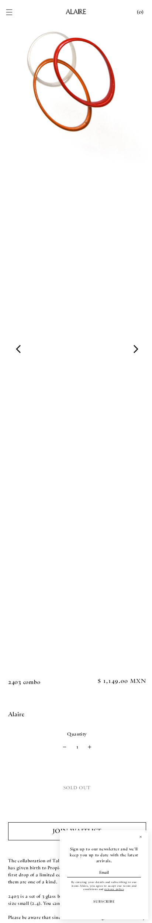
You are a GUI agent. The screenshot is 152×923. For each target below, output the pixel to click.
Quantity (77, 734)
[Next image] (135, 349)
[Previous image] (18, 349)
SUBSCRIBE (104, 901)
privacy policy (114, 889)
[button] (9, 12)
